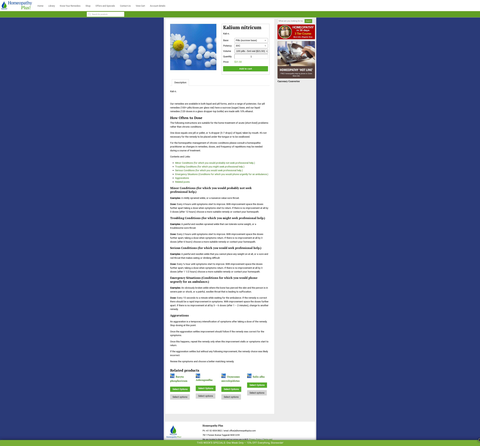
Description (180, 82)
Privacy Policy (255, 439)
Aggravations (182, 178)
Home (40, 6)
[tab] (180, 82)
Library (51, 6)
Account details (157, 6)
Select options (179, 396)
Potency (227, 45)
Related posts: (182, 181)
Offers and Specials (105, 6)
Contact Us (125, 6)
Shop (88, 6)
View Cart (140, 6)
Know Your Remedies (70, 6)
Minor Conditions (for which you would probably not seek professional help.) (215, 162)
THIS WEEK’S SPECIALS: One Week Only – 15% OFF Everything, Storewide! (240, 442)
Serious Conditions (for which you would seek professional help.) (209, 170)
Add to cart (245, 68)
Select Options (180, 389)
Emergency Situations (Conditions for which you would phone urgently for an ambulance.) (221, 174)
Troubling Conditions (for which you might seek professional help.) (209, 166)
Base (225, 40)
